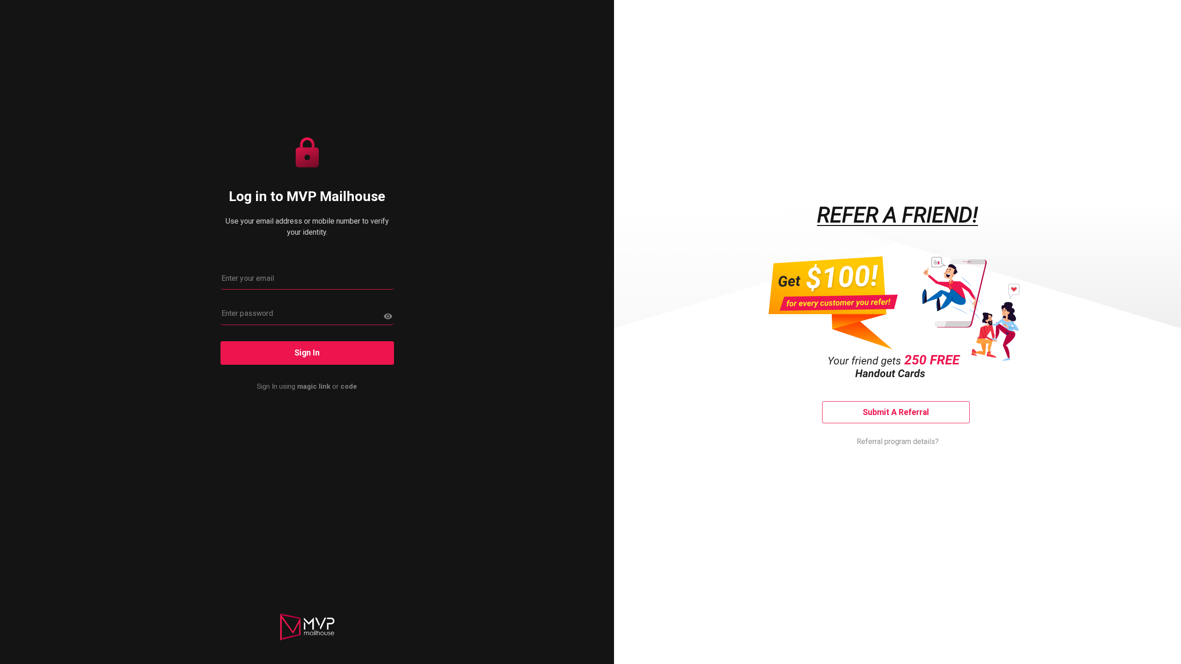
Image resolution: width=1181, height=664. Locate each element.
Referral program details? (898, 441)
